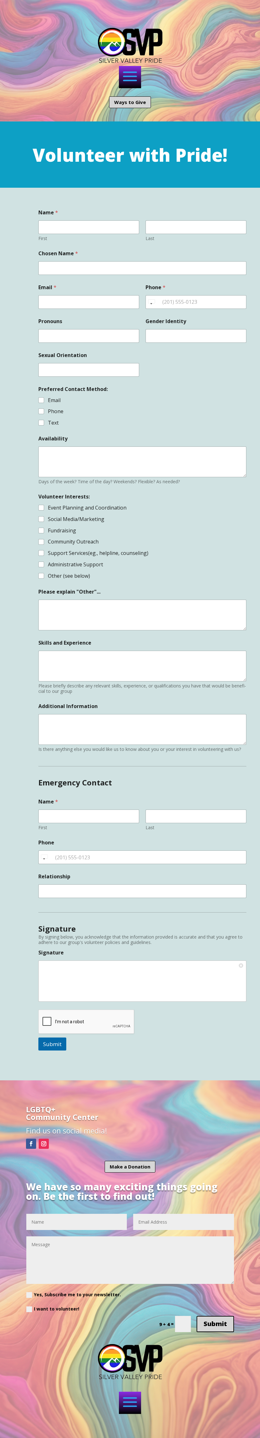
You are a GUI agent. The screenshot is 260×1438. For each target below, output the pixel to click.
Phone (156, 287)
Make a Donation (130, 1166)
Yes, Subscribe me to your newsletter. (77, 1295)
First (42, 238)
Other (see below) (69, 576)
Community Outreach (73, 541)
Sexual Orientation (62, 355)
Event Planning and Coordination (87, 507)
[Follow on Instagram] (44, 1144)
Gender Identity (166, 321)
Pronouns (50, 321)
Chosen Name (58, 254)
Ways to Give (130, 102)
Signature (51, 953)
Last (150, 238)
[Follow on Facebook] (31, 1144)
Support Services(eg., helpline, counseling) (98, 553)
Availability (53, 439)
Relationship (54, 877)
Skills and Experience (64, 643)
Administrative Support (75, 564)
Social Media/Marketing (76, 519)
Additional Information (68, 706)
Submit (52, 1044)
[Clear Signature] (241, 965)
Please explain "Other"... (69, 592)
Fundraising (62, 530)
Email (47, 287)
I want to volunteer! (56, 1309)
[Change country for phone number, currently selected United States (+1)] (151, 302)
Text (53, 423)
